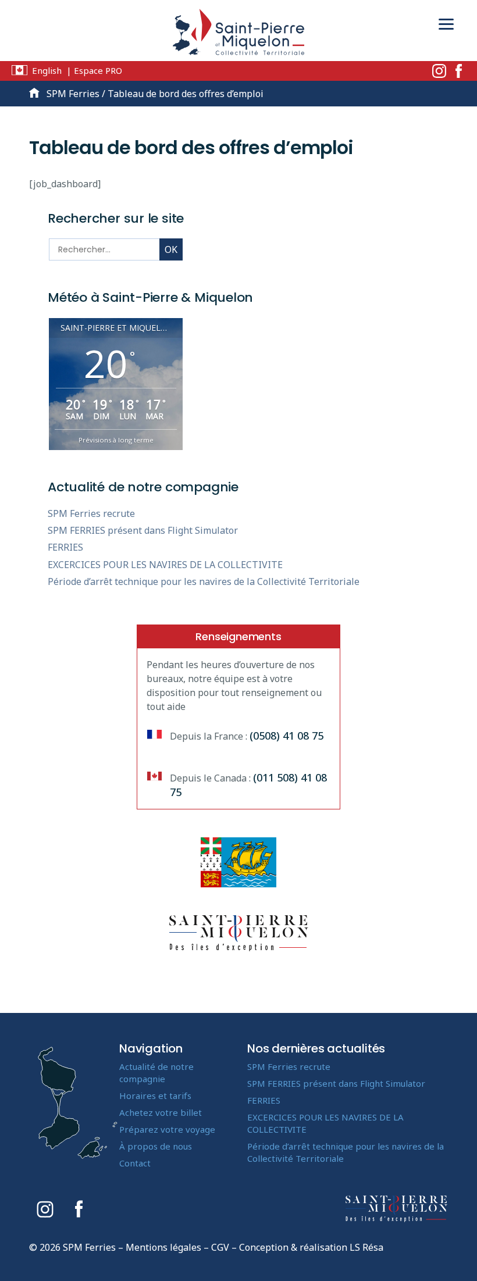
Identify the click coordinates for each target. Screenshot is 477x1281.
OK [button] (171, 249)
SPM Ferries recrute (91, 513)
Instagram (439, 71)
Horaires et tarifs (155, 1095)
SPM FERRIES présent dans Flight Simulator (143, 530)
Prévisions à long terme (116, 440)
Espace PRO (98, 70)
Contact (135, 1163)
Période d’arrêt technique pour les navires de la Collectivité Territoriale (203, 581)
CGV (220, 1247)
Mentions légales (163, 1247)
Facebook (458, 71)
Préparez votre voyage (167, 1129)
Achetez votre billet (160, 1112)
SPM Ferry (238, 35)
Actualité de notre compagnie (156, 1072)
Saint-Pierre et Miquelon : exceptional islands (397, 1209)
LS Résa (366, 1247)
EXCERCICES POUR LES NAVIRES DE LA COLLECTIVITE (165, 564)
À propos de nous (155, 1146)
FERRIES (65, 547)
